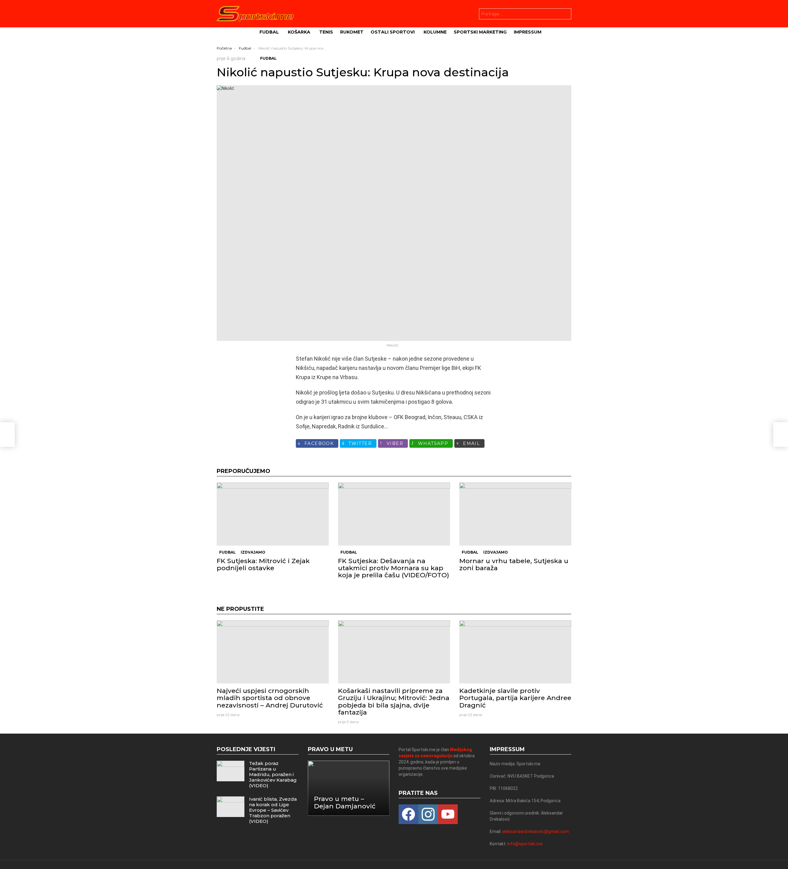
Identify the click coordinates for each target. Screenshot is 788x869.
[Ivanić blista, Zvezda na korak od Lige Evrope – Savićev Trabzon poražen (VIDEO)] (230, 806)
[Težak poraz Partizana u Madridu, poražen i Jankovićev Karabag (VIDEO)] (230, 771)
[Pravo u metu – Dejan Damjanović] (349, 788)
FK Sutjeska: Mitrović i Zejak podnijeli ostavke (263, 564)
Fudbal (269, 32)
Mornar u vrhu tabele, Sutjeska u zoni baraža (513, 564)
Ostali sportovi (393, 32)
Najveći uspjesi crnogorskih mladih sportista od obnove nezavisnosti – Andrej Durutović (270, 698)
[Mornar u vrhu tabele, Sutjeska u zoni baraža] (515, 514)
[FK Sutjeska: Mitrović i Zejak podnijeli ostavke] (273, 514)
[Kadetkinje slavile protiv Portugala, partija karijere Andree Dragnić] (515, 651)
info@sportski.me (525, 843)
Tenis (326, 32)
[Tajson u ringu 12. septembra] (780, 434)
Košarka (299, 32)
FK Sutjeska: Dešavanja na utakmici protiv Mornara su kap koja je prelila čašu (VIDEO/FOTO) (393, 568)
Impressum (527, 32)
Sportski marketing (480, 32)
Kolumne (435, 32)
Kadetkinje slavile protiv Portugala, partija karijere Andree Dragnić (515, 698)
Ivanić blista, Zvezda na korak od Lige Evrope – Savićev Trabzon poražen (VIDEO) (273, 810)
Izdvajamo (253, 552)
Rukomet (352, 32)
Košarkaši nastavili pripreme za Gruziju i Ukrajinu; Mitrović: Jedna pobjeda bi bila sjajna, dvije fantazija (393, 701)
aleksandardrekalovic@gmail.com (535, 831)
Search (565, 14)
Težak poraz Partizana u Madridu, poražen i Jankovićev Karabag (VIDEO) (273, 774)
